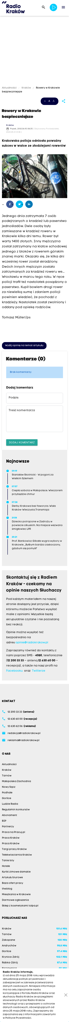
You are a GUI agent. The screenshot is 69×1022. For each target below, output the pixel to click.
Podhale (7, 792)
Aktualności (9, 88)
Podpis (13, 397)
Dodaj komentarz (22, 442)
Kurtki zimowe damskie (16, 872)
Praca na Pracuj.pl (13, 832)
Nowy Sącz (8, 787)
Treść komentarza (22, 410)
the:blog (7, 889)
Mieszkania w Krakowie (16, 894)
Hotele (6, 866)
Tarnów (7, 775)
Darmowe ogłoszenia (15, 900)
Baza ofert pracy (12, 883)
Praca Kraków (10, 838)
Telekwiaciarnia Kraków (17, 855)
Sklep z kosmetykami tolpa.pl (20, 905)
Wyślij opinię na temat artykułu (24, 345)
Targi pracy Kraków (14, 849)
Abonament (9, 815)
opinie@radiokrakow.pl (31, 642)
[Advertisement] (34, 51)
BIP (4, 821)
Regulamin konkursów (16, 809)
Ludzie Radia (10, 804)
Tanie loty (8, 860)
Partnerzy (8, 826)
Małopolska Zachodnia (16, 781)
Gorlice (6, 798)
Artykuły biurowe (12, 877)
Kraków (26, 88)
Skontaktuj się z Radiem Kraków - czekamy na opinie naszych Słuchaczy (34, 584)
